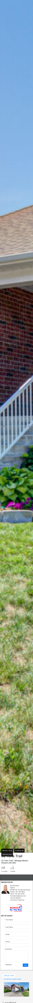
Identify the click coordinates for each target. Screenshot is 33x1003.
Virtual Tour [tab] (9, 975)
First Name (9, 920)
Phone (7, 942)
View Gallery (7, 854)
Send (25, 965)
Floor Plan (19, 850)
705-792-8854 (20, 892)
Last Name (9, 927)
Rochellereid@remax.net (18, 896)
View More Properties (17, 900)
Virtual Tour (7, 850)
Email (7, 934)
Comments (8, 949)
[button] (4, 426)
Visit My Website (15, 898)
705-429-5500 (19, 894)
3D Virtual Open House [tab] (12, 979)
